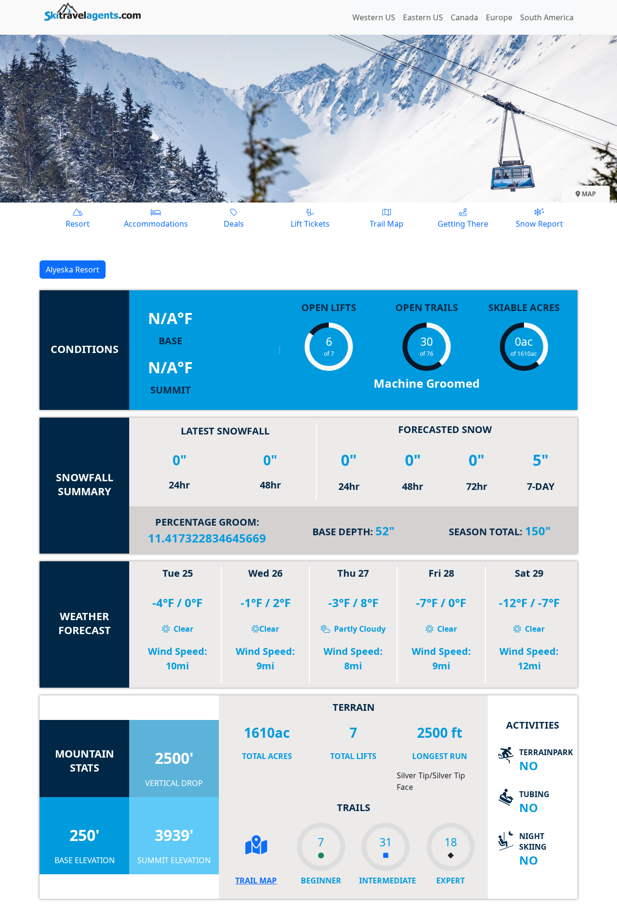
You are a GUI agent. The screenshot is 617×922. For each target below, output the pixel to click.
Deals (234, 223)
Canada (464, 17)
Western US (373, 17)
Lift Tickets (310, 223)
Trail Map (386, 223)
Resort (78, 223)
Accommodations (156, 223)
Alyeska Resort (72, 269)
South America (547, 17)
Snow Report (539, 223)
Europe (499, 17)
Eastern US (423, 17)
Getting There (463, 223)
